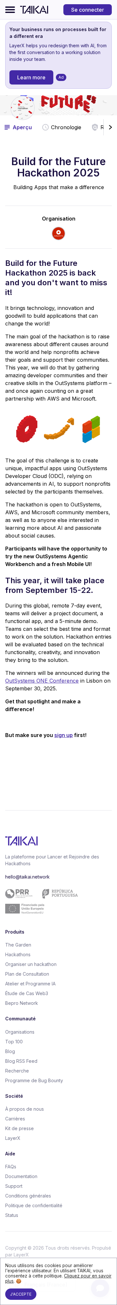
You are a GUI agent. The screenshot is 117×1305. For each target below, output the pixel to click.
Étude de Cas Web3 (26, 993)
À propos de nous (24, 1109)
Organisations (19, 1032)
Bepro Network (21, 1003)
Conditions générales (28, 1195)
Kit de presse (19, 1128)
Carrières (15, 1118)
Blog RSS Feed (21, 1061)
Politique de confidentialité (33, 1205)
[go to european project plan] (56, 901)
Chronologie (66, 127)
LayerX (12, 1138)
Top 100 (14, 1041)
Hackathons (18, 954)
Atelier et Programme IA (30, 983)
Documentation (21, 1176)
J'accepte (21, 1294)
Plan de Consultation (27, 974)
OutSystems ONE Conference (42, 680)
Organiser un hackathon (31, 964)
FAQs (10, 1166)
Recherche (17, 1070)
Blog (10, 1051)
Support (13, 1186)
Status (11, 1215)
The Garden (18, 945)
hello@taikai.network (27, 876)
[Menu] (10, 9)
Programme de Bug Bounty (34, 1080)
